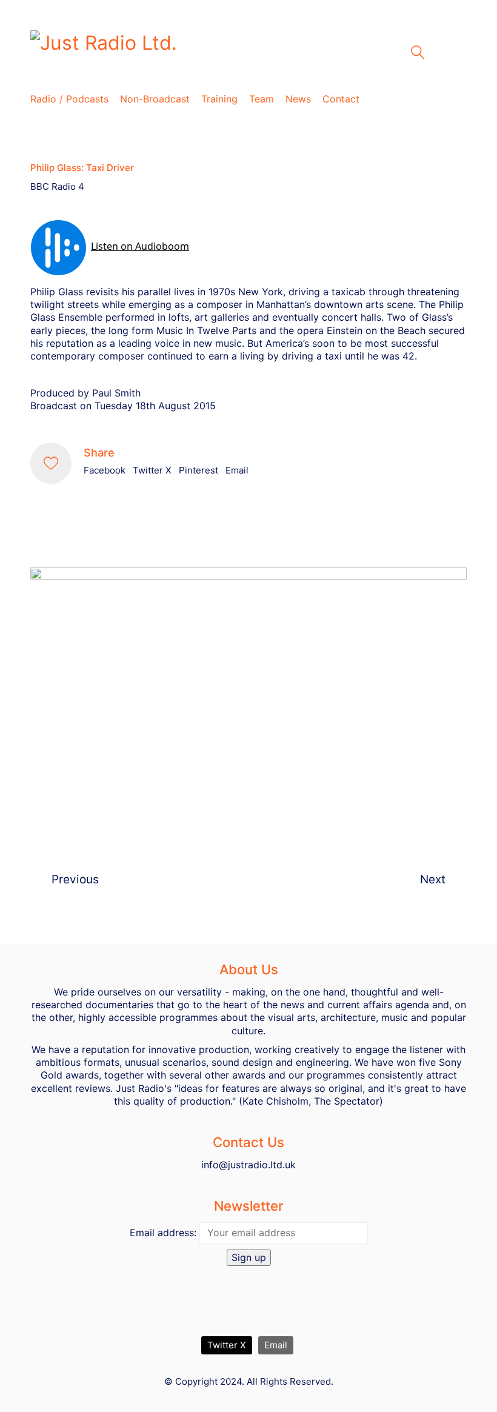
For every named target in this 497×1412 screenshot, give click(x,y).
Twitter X (152, 470)
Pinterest (198, 470)
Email (236, 470)
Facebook (104, 470)
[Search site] (417, 53)
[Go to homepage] (181, 52)
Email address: (163, 1232)
